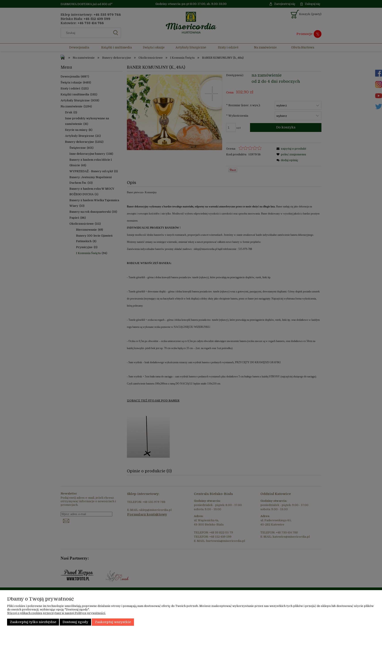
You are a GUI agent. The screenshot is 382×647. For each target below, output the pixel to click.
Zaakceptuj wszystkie (113, 622)
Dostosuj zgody (75, 622)
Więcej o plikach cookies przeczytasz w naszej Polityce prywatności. (56, 613)
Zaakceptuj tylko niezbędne (33, 622)
